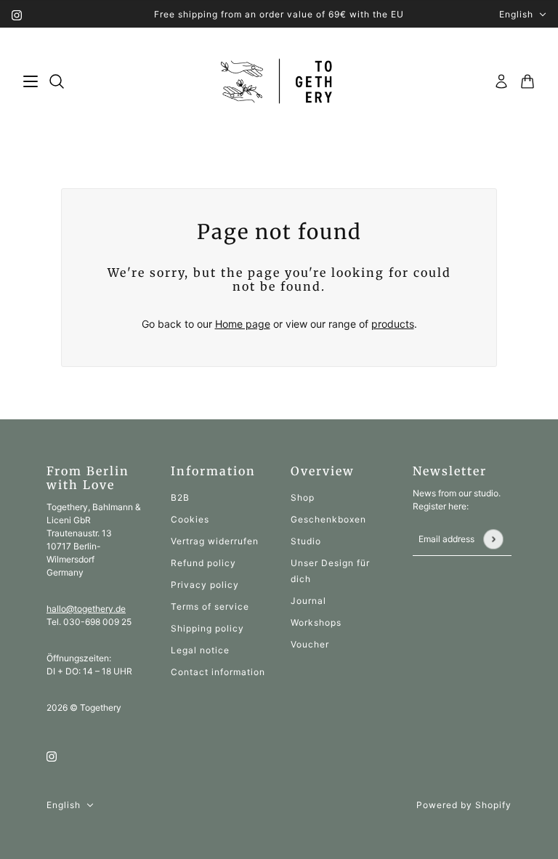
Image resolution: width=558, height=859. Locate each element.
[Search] (56, 81)
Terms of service (210, 606)
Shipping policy (207, 628)
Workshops (316, 622)
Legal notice (200, 650)
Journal (308, 600)
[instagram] (17, 14)
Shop (303, 497)
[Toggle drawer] (30, 81)
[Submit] (493, 539)
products (392, 324)
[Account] (501, 81)
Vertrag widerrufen (215, 541)
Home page (242, 324)
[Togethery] (279, 82)
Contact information (218, 671)
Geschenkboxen (328, 519)
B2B (180, 497)
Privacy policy (205, 584)
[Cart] (527, 81)
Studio (306, 541)
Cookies (190, 519)
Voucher (310, 644)
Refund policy (203, 562)
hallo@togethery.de (86, 608)
